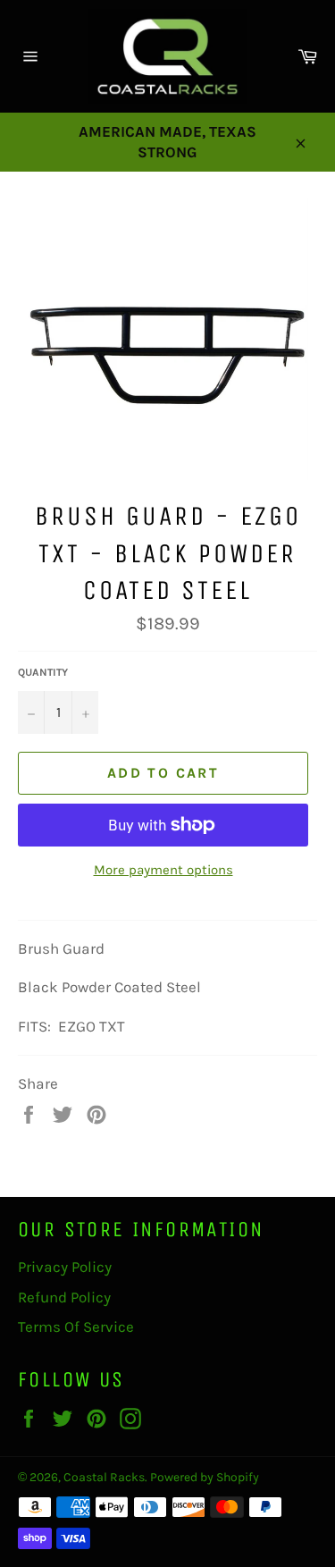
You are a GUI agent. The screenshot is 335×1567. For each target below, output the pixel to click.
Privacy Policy (65, 1267)
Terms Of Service (76, 1326)
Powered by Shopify (204, 1477)
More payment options (163, 870)
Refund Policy (64, 1297)
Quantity (43, 672)
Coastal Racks (104, 1477)
